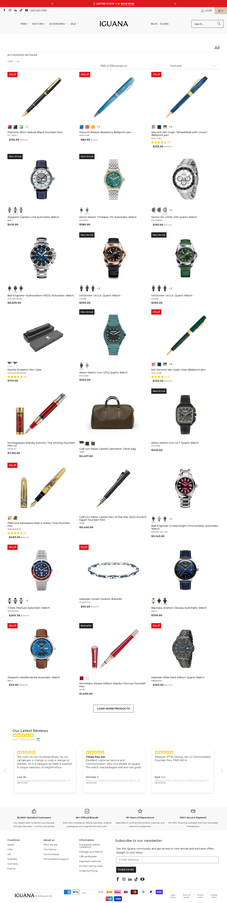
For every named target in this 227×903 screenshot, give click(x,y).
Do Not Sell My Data (91, 866)
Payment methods (90, 861)
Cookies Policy (214, 896)
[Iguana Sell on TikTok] (20, 10)
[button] (25, 24)
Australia (12, 858)
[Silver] (10, 600)
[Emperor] (10, 364)
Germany (12, 863)
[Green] (21, 126)
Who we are (50, 844)
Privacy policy (200, 896)
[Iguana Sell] (114, 24)
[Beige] (10, 210)
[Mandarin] (93, 126)
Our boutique (51, 854)
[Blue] (81, 210)
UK (9, 854)
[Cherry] (87, 126)
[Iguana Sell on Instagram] (9, 10)
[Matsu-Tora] (15, 517)
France (11, 868)
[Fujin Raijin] (10, 517)
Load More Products (113, 708)
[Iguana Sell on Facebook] (4, 10)
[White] (15, 210)
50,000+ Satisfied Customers (34, 817)
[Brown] (81, 443)
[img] (115, 735)
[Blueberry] (81, 126)
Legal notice (173, 896)
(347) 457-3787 (39, 10)
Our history (49, 849)
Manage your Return (91, 851)
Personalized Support (56, 858)
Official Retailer (88, 856)
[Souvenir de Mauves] (153, 126)
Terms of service (186, 896)
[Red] (10, 126)
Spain (10, 844)
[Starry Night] (165, 126)
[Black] (15, 126)
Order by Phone (88, 870)
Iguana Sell (47, 896)
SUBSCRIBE (126, 869)
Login (208, 10)
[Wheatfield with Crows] (159, 126)
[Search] (219, 24)
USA (9, 849)
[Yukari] (15, 364)
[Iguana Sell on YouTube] (26, 10)
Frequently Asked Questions (89, 845)
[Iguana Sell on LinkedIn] (15, 10)
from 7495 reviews (24, 739)
